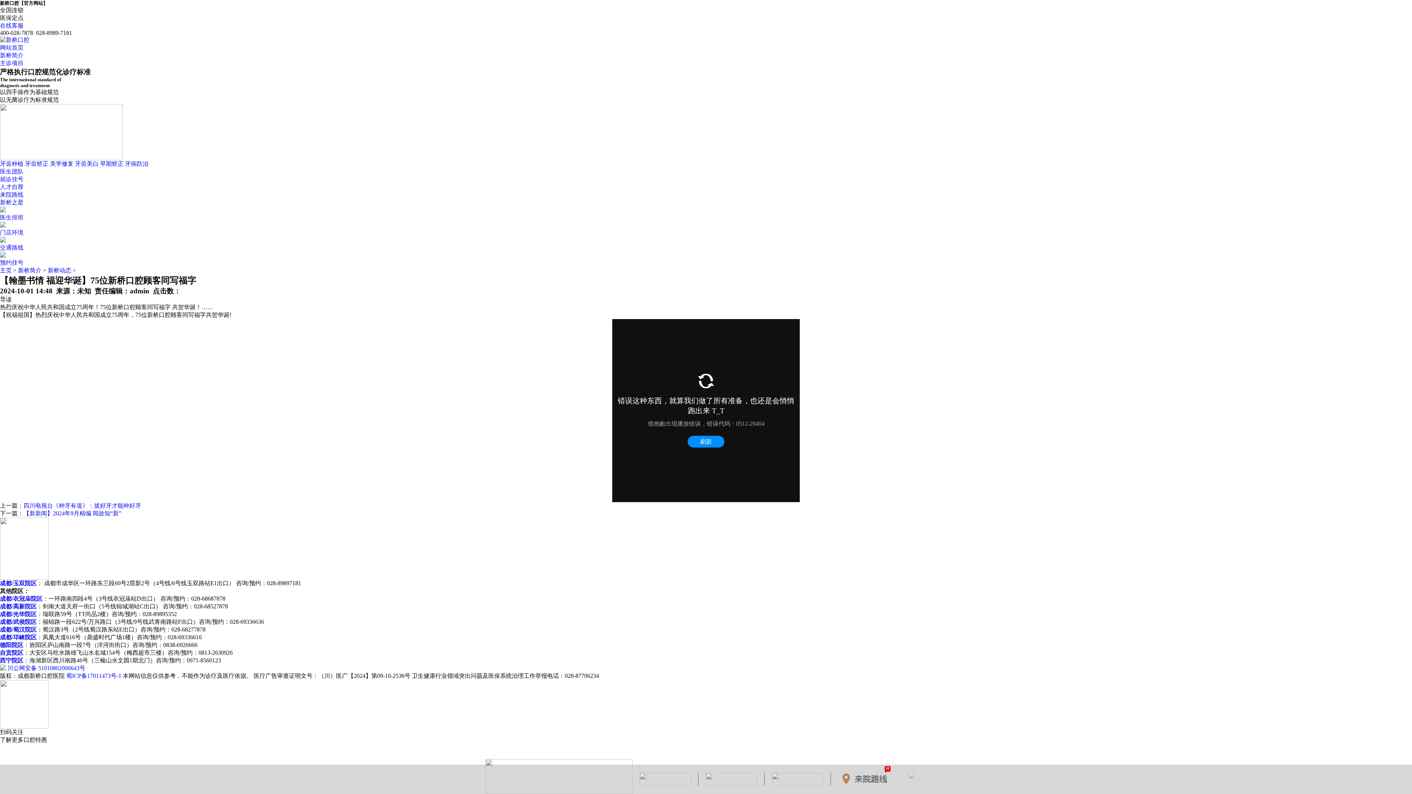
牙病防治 (137, 164)
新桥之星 (12, 202)
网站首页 (12, 47)
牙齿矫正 (37, 164)
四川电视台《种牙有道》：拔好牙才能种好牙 (82, 505)
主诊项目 (12, 63)
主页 (6, 270)
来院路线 (12, 195)
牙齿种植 (12, 164)
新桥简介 (12, 55)
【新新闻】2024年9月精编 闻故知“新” (72, 513)
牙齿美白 (87, 164)
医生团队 (12, 171)
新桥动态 (59, 270)
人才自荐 (12, 187)
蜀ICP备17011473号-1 (93, 676)
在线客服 (12, 25)
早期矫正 (112, 164)
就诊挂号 (12, 179)
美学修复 (62, 164)
